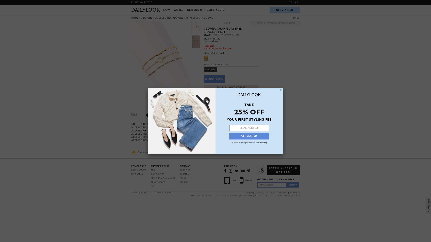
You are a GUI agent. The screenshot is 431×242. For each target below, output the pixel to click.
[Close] (281, 90)
